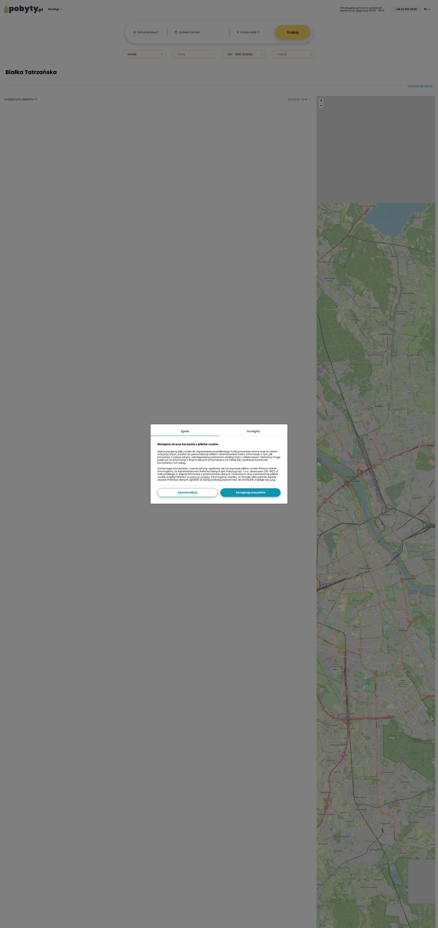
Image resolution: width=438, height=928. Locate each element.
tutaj (272, 479)
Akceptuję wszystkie (250, 492)
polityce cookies (200, 477)
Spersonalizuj (187, 492)
